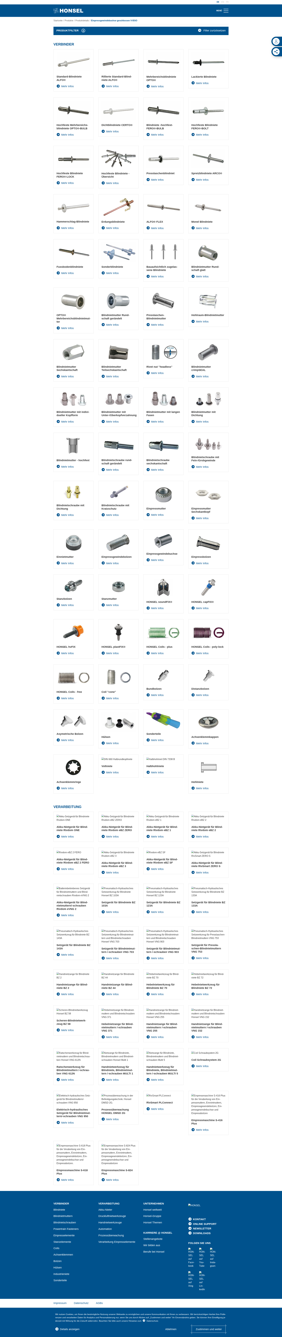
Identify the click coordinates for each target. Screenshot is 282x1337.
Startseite (58, 20)
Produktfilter (67, 30)
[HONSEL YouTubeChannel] (203, 1258)
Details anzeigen (69, 1329)
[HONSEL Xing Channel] (192, 1279)
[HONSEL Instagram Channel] (213, 1258)
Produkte (69, 20)
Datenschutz (81, 1303)
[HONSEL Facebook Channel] (192, 1258)
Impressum (60, 1303)
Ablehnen (170, 1329)
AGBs (99, 1303)
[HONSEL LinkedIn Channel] (203, 1281)
